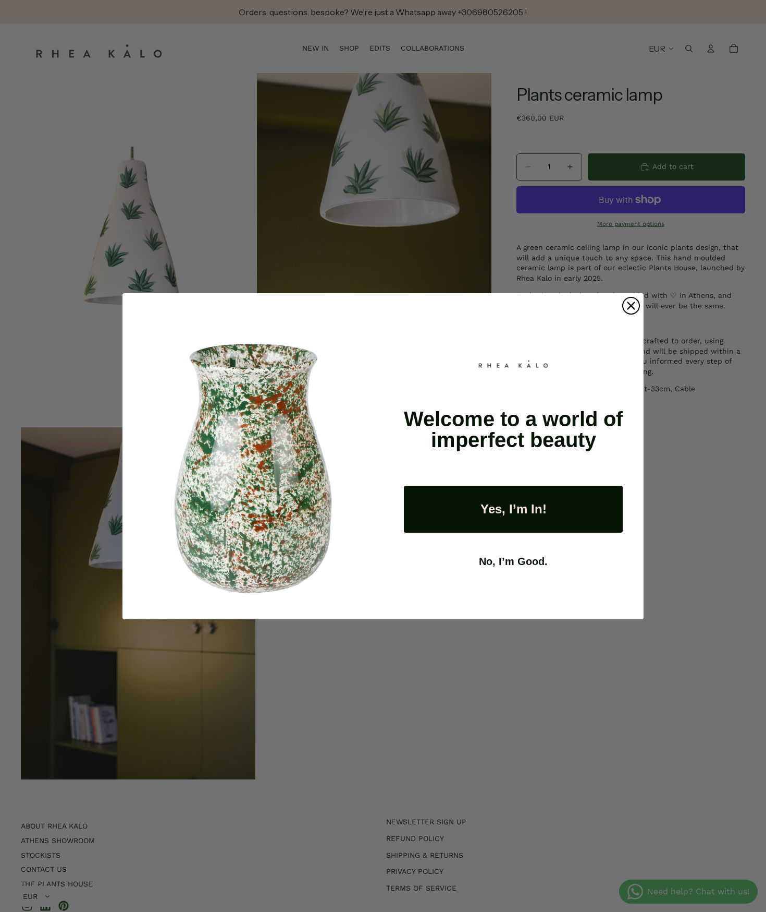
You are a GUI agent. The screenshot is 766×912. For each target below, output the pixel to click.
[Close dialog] (631, 305)
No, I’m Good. (513, 561)
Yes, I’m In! (513, 509)
